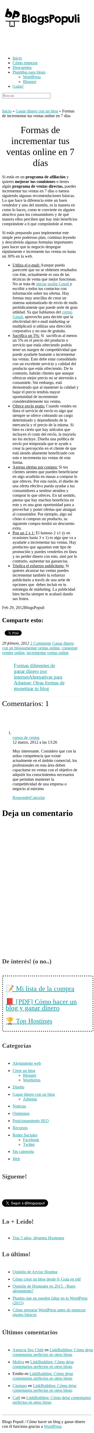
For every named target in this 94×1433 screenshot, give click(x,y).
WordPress (32, 77)
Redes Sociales (25, 1135)
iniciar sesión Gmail (53, 284)
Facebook (31, 1140)
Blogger (29, 81)
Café (16, 1397)
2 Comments (40, 643)
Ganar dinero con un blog (37, 111)
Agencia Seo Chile (28, 1350)
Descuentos (22, 67)
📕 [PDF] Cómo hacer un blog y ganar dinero (41, 1005)
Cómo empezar (25, 63)
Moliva (18, 1362)
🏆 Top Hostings (29, 1021)
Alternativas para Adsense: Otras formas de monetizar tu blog (39, 682)
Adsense (30, 1099)
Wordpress (31, 1080)
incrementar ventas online (48, 652)
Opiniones (21, 1113)
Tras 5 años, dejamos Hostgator (38, 1238)
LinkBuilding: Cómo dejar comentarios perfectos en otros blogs (53, 1352)
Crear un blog (24, 1070)
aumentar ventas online (41, 648)
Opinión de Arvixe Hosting (35, 1272)
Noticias (19, 1106)
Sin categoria (23, 1151)
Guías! (18, 86)
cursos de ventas (26, 737)
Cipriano (20, 1385)
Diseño (18, 1087)
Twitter (29, 1144)
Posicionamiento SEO (31, 1120)
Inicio (17, 58)
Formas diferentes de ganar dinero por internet (34, 671)
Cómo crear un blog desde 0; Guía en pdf (47, 1279)
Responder (21, 797)
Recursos (20, 1128)
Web (16, 1159)
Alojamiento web (27, 1063)
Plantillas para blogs (29, 72)
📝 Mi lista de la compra (40, 988)
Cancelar (37, 797)
